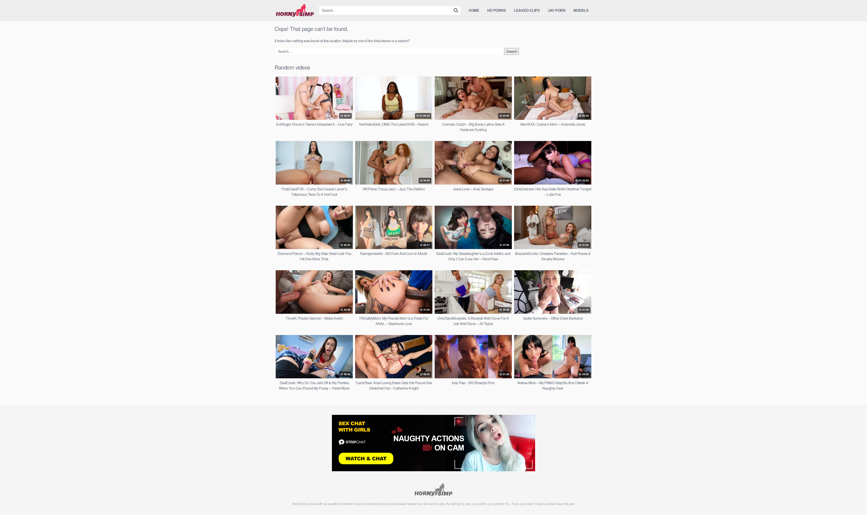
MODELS (580, 10)
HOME (474, 10)
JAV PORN (556, 10)
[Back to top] (854, 500)
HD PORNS (496, 10)
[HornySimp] (295, 10)
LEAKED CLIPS (527, 10)
